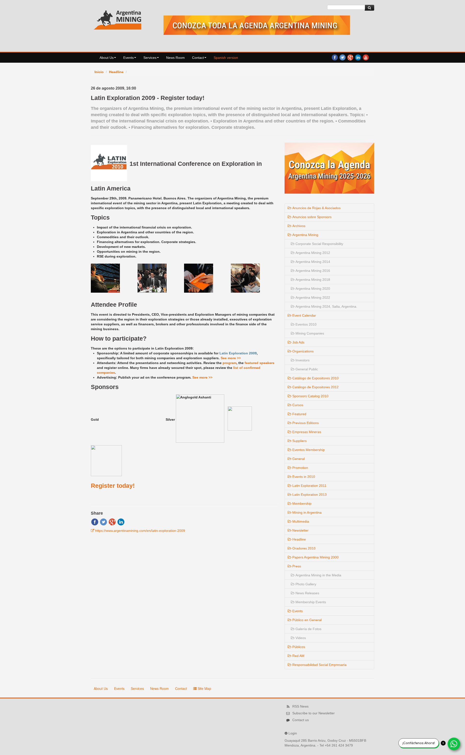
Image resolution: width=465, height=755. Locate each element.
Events (128, 58)
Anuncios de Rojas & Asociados (316, 208)
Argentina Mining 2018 (312, 280)
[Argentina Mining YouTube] (365, 57)
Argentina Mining (304, 235)
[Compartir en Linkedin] (121, 522)
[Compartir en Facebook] (95, 522)
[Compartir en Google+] (112, 522)
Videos (300, 638)
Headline (116, 72)
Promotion (299, 468)
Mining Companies (309, 333)
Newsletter (300, 530)
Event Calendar (303, 315)
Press (296, 566)
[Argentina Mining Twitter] (342, 57)
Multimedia (300, 521)
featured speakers (259, 363)
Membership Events (310, 602)
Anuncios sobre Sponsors (311, 217)
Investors (302, 360)
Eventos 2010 (305, 324)
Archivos (298, 226)
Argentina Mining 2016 (312, 271)
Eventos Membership (308, 450)
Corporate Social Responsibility (318, 244)
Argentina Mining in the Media (317, 575)
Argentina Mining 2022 (312, 297)
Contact (198, 58)
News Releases (306, 593)
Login (292, 733)
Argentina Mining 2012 (312, 253)
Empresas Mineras (306, 432)
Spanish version (226, 58)
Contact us (300, 720)
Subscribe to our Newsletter (313, 713)
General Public (306, 369)
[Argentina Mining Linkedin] (358, 57)
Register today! (113, 485)
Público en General (306, 620)
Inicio (99, 72)
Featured (298, 414)
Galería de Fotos (307, 629)
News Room (175, 58)
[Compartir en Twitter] (103, 522)
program (229, 363)
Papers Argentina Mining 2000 (315, 557)
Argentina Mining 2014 (312, 262)
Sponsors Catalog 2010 (309, 396)
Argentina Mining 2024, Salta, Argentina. (325, 306)
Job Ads (297, 342)
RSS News (300, 706)
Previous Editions (305, 423)
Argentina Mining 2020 (312, 288)
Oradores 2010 (303, 548)
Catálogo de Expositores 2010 (315, 378)
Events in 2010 (303, 477)
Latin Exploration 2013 (309, 494)
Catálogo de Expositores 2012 (315, 387)
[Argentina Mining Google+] (350, 57)
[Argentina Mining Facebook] (334, 57)
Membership (301, 503)
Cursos (297, 405)
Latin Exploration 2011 (308, 486)
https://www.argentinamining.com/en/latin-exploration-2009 (140, 531)
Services (149, 58)
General (298, 459)
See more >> (231, 358)
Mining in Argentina (306, 512)
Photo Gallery (305, 584)
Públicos (298, 647)
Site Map (204, 688)
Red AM (297, 656)
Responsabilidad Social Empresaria (319, 665)
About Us (107, 58)
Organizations (302, 351)
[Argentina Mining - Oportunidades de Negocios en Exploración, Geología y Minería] (117, 18)
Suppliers (299, 441)
